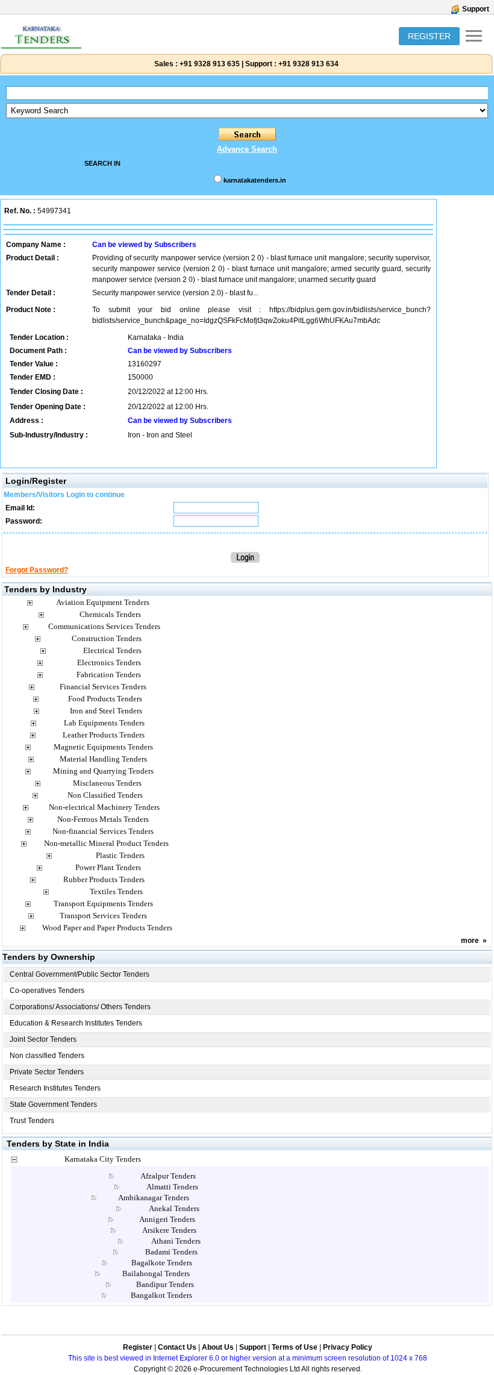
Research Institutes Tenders (55, 1088)
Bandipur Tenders (165, 1284)
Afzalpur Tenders (168, 1175)
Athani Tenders (176, 1240)
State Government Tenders (53, 1104)
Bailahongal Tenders (156, 1273)
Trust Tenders (32, 1121)
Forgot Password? (36, 570)
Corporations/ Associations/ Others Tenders (80, 1007)
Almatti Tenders (172, 1186)
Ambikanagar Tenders (153, 1197)
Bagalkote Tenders (161, 1262)
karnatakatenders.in (255, 180)
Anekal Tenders (174, 1208)
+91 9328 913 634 (308, 64)
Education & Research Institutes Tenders (76, 1023)
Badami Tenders (171, 1251)
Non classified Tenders (47, 1055)
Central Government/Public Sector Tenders (79, 974)
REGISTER (429, 36)
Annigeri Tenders (167, 1219)
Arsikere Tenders (169, 1230)
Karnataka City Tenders (102, 1159)
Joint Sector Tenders (43, 1039)
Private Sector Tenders (47, 1072)
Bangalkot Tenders (161, 1295)
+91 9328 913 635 (209, 64)
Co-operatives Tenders (47, 990)
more (470, 940)
